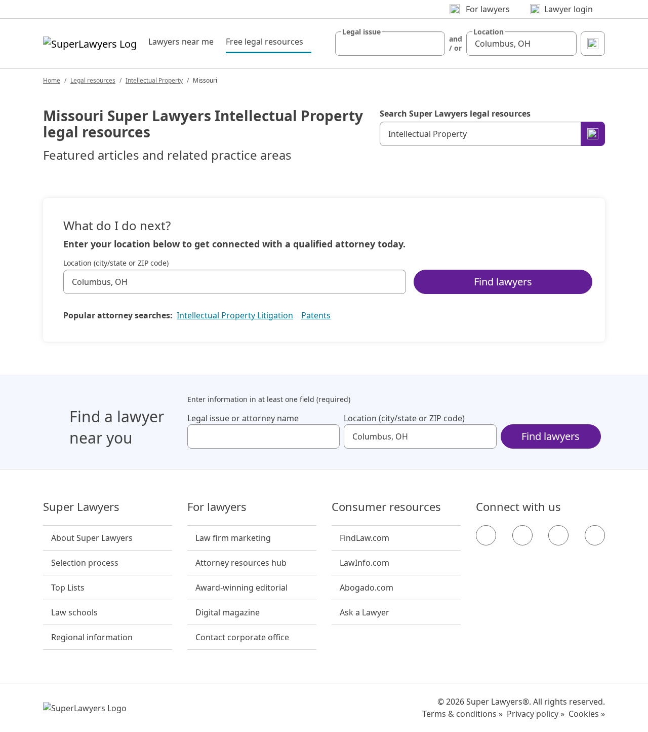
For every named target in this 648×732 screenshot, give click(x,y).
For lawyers (217, 507)
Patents (316, 315)
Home (51, 80)
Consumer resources (386, 507)
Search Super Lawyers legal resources (455, 113)
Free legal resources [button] (268, 41)
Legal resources (92, 80)
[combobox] (390, 43)
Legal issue (361, 31)
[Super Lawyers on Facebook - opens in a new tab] (486, 535)
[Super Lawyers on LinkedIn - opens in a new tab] (595, 535)
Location (488, 31)
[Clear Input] (433, 44)
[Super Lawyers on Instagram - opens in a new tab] (522, 535)
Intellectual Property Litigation (235, 315)
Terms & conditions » (462, 713)
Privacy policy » (535, 713)
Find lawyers (503, 281)
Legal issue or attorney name (243, 418)
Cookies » (587, 713)
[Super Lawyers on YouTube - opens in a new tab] (558, 535)
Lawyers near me (181, 41)
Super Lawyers (81, 507)
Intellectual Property (154, 80)
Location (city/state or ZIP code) (116, 263)
